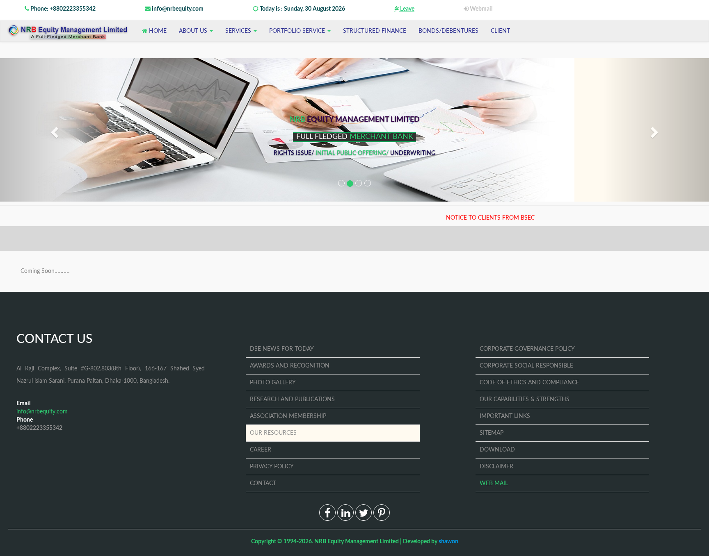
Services (239, 31)
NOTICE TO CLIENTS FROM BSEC (467, 218)
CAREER (260, 450)
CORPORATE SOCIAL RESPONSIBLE (526, 366)
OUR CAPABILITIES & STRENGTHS (524, 399)
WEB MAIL (494, 483)
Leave (406, 9)
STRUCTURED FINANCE (374, 31)
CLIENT (500, 31)
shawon (448, 542)
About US (194, 31)
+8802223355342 (39, 428)
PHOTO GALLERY (273, 383)
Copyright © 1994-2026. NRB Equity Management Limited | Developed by (354, 542)
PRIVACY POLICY (272, 467)
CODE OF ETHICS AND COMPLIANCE (529, 383)
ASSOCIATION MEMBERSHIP (288, 416)
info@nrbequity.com (177, 9)
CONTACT (263, 483)
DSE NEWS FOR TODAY (282, 349)
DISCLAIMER (496, 467)
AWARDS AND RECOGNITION (289, 366)
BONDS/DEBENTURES (448, 31)
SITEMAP (491, 433)
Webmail (480, 9)
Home (157, 31)
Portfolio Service (298, 31)
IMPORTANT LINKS (505, 416)
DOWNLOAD (497, 450)
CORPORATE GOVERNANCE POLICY (527, 349)
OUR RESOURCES (273, 433)
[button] (53, 130)
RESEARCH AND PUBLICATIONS (292, 399)
